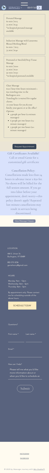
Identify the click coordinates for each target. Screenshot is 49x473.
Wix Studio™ (39, 469)
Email (11, 349)
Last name (31, 334)
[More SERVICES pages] (21, 7)
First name (13, 334)
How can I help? (15, 364)
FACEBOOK (24, 458)
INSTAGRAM (24, 454)
